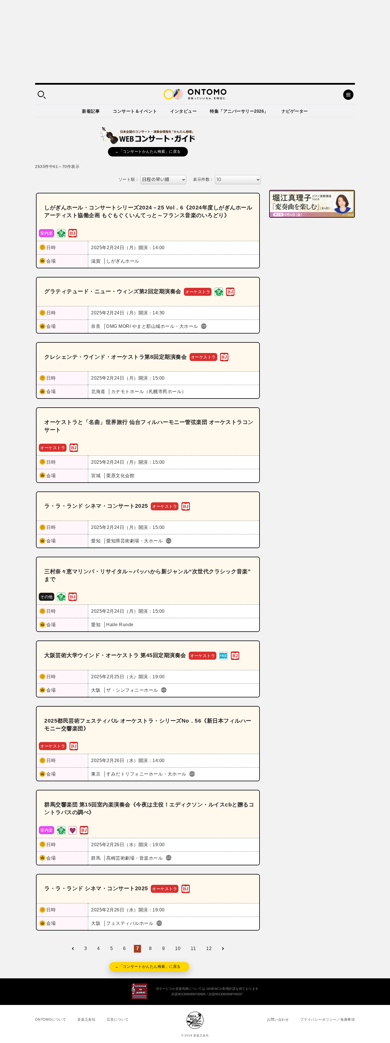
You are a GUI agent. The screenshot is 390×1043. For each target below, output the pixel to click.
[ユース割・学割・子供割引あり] (61, 232)
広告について (118, 1020)
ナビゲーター (295, 111)
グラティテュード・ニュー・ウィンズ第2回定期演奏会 (112, 291)
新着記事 (91, 111)
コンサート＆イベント (135, 111)
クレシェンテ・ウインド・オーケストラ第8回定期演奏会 (115, 357)
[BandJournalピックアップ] (72, 232)
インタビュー (183, 111)
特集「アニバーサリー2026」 (239, 111)
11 (193, 948)
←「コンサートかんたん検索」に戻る (148, 151)
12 (209, 948)
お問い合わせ (278, 1020)
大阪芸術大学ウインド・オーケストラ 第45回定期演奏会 (115, 655)
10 (177, 948)
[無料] (223, 655)
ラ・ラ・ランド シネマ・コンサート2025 (96, 506)
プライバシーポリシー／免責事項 (327, 1020)
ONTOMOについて (50, 1020)
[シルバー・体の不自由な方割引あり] (72, 829)
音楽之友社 (86, 1020)
